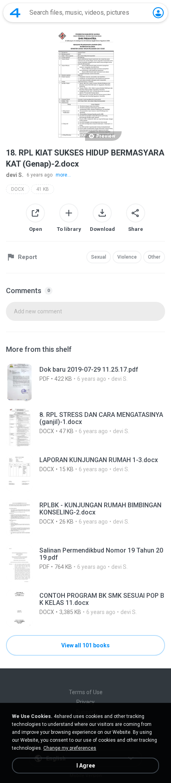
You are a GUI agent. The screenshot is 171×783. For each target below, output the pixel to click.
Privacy (85, 702)
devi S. (14, 175)
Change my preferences (69, 748)
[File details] (85, 382)
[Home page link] (15, 13)
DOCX (17, 189)
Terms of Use (86, 692)
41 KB (42, 189)
